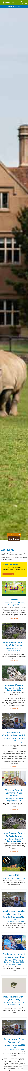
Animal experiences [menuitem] (14, 6)
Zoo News (11, 557)
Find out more (14, 618)
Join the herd (7, 574)
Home (9, 534)
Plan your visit (16, 534)
